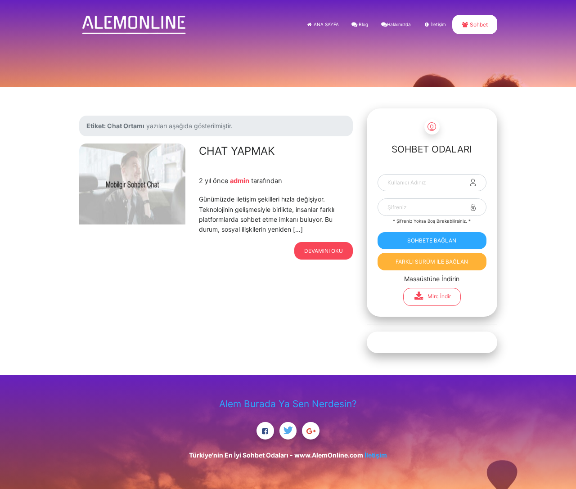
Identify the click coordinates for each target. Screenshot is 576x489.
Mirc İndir (439, 296)
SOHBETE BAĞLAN (431, 240)
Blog (362, 24)
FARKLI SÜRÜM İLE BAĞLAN (432, 261)
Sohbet (478, 24)
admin (239, 181)
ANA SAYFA (325, 24)
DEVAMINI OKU (323, 250)
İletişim (438, 24)
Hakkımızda (399, 24)
